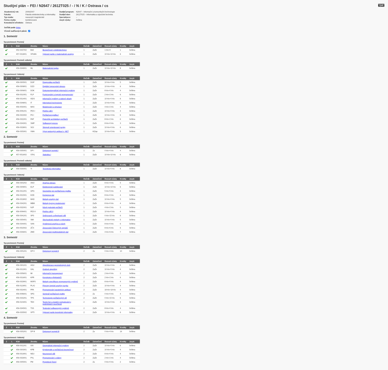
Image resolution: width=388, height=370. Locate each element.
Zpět (381, 5)
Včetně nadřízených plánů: (15, 31)
